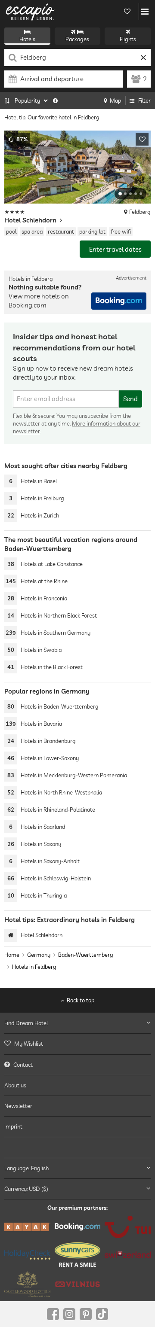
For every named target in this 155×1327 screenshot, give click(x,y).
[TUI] (128, 1227)
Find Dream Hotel (26, 1023)
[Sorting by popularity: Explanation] (55, 100)
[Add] (142, 139)
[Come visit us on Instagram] (69, 1314)
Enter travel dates (115, 249)
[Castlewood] (27, 1284)
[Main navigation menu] (145, 11)
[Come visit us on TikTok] (102, 1314)
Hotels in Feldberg (34, 966)
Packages (77, 39)
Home (11, 954)
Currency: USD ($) (26, 1188)
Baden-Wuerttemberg (85, 954)
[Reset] (143, 57)
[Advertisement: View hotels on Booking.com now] (118, 301)
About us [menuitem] (15, 1085)
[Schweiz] (128, 1254)
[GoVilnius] (78, 1284)
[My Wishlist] (127, 11)
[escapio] (30, 11)
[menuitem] (77, 1043)
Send (130, 399)
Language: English (26, 1167)
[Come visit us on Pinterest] (86, 1314)
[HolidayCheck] (27, 1254)
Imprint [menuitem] (13, 1126)
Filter (144, 100)
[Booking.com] (78, 1227)
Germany (38, 954)
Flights (128, 39)
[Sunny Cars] (78, 1254)
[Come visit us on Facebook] (53, 1314)
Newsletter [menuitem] (18, 1105)
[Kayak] (27, 1227)
